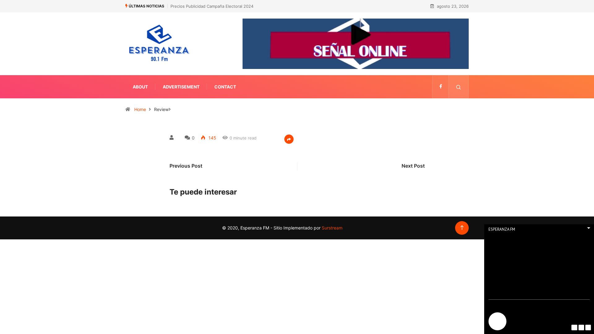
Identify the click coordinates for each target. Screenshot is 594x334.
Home (140, 109)
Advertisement (181, 86)
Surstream (331, 227)
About (140, 86)
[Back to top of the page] (462, 227)
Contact (225, 86)
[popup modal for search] (459, 86)
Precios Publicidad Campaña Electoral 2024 (211, 6)
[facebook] (440, 86)
